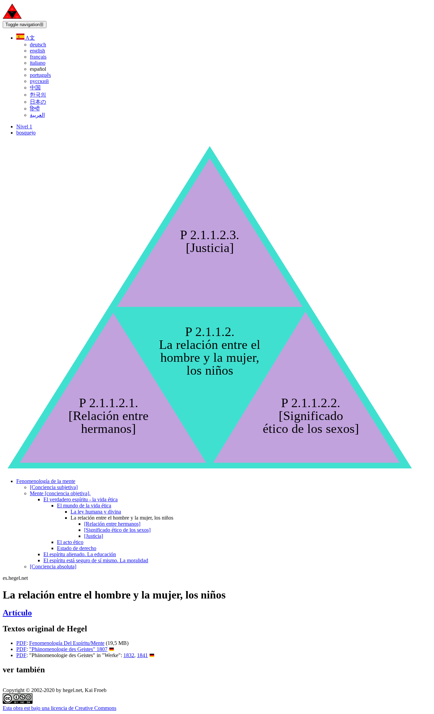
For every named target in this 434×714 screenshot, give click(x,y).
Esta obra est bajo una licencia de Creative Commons (59, 708)
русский (39, 81)
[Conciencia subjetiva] (54, 487)
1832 (128, 655)
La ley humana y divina (96, 511)
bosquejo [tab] (26, 132)
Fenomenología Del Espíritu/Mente (66, 643)
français (38, 57)
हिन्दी (35, 108)
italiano (37, 63)
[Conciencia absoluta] (53, 566)
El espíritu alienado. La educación (79, 554)
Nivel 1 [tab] (24, 126)
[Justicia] (93, 536)
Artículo (17, 612)
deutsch (38, 44)
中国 (35, 87)
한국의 (38, 95)
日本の (38, 102)
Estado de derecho (76, 548)
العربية (37, 115)
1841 (142, 655)
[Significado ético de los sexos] (117, 530)
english (37, 51)
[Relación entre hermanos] (112, 524)
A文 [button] (29, 38)
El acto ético (70, 542)
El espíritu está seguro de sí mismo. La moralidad (95, 560)
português (40, 75)
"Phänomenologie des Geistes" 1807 (68, 649)
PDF (21, 643)
